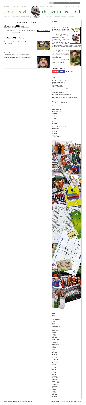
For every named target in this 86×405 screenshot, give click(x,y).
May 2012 (54, 367)
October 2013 (55, 342)
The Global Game (56, 130)
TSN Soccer (54, 135)
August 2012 (55, 362)
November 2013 (55, 341)
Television (54, 325)
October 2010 (55, 384)
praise (78, 2)
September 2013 (55, 344)
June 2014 (54, 334)
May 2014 (54, 336)
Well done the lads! (8, 41)
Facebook (54, 104)
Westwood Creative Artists (61, 80)
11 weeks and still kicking (14, 26)
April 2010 (54, 394)
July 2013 (54, 347)
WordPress (29, 401)
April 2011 (54, 374)
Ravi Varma (62, 401)
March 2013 (54, 354)
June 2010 (54, 391)
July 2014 (54, 332)
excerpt (60, 2)
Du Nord (54, 118)
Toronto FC (54, 133)
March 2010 (54, 396)
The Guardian (61, 48)
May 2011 (54, 372)
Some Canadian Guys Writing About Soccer (61, 126)
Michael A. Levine (59, 86)
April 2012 (54, 369)
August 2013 (55, 346)
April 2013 (54, 352)
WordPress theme (54, 401)
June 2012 (54, 366)
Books (53, 315)
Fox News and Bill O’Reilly (69, 2)
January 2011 (55, 379)
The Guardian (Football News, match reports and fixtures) (64, 97)
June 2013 (54, 349)
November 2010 (55, 382)
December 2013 (55, 339)
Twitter (53, 105)
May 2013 (54, 351)
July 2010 (54, 389)
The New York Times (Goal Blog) (59, 96)
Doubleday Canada (60, 51)
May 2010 (54, 393)
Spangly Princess (55, 128)
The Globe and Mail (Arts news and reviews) (61, 94)
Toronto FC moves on (12, 37)
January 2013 (55, 357)
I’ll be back (8, 53)
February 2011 (55, 377)
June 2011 (54, 371)
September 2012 (55, 361)
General (53, 321)
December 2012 (55, 359)
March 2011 (54, 376)
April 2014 (54, 337)
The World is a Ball (56, 326)
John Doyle (13, 27)
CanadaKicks (55, 116)
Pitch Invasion (55, 121)
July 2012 (54, 364)
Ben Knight (54, 113)
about (55, 2)
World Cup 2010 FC (56, 136)
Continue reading (16, 32)
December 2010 (55, 381)
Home (51, 2)
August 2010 (55, 387)
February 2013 (55, 356)
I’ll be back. (18, 57)
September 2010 (55, 386)
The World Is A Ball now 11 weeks (13, 30)
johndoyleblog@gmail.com (66, 88)
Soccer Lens (54, 125)
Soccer (53, 323)
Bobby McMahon (56, 115)
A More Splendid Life (56, 111)
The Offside (54, 131)
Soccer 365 (54, 123)
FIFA (53, 120)
